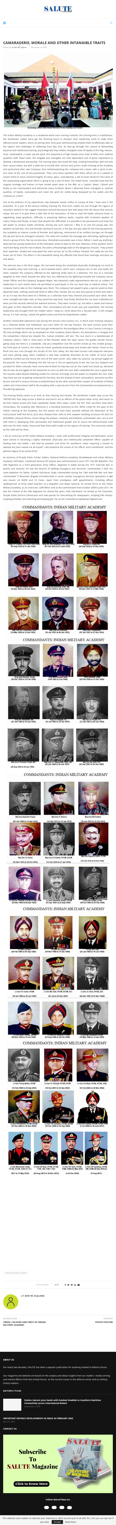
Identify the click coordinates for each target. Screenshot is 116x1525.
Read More (70, 1522)
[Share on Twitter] (68, 1284)
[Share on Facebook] (65, 1284)
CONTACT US (10, 1428)
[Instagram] (54, 1507)
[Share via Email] (78, 1284)
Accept (57, 1521)
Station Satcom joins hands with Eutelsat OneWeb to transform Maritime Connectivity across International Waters (62, 1402)
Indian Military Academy (16, 1273)
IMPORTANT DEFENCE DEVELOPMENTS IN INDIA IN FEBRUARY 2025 (38, 1418)
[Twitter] (69, 1507)
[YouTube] (46, 1507)
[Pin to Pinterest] (72, 1284)
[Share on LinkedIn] (75, 1284)
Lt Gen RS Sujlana (19, 47)
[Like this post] (59, 1284)
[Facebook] (61, 1507)
